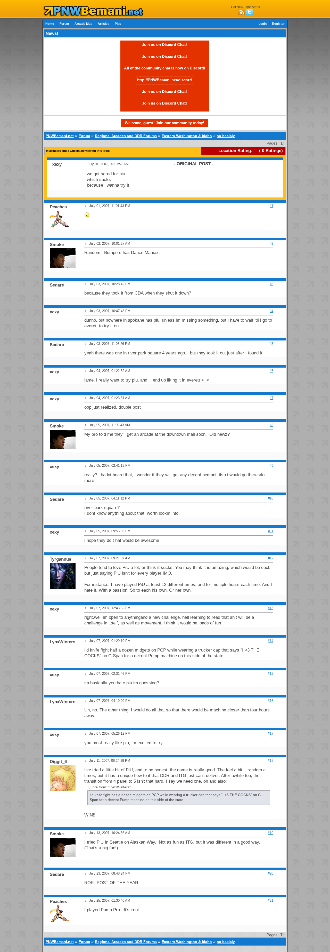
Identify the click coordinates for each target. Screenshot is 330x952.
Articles (103, 24)
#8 (271, 425)
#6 (271, 371)
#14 (270, 641)
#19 (270, 833)
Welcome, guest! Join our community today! (164, 123)
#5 (271, 344)
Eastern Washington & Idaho (187, 136)
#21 (270, 900)
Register (278, 24)
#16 (270, 701)
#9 (271, 465)
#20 (270, 873)
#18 (270, 761)
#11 (270, 531)
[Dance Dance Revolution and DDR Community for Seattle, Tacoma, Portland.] (94, 15)
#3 (271, 284)
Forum (64, 24)
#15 (270, 674)
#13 (270, 608)
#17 (270, 733)
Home (49, 24)
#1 (271, 206)
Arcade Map (83, 24)
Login (263, 24)
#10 (270, 498)
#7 (271, 398)
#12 (270, 558)
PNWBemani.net (60, 136)
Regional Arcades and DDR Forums (126, 136)
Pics (118, 24)
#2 (271, 243)
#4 (271, 311)
